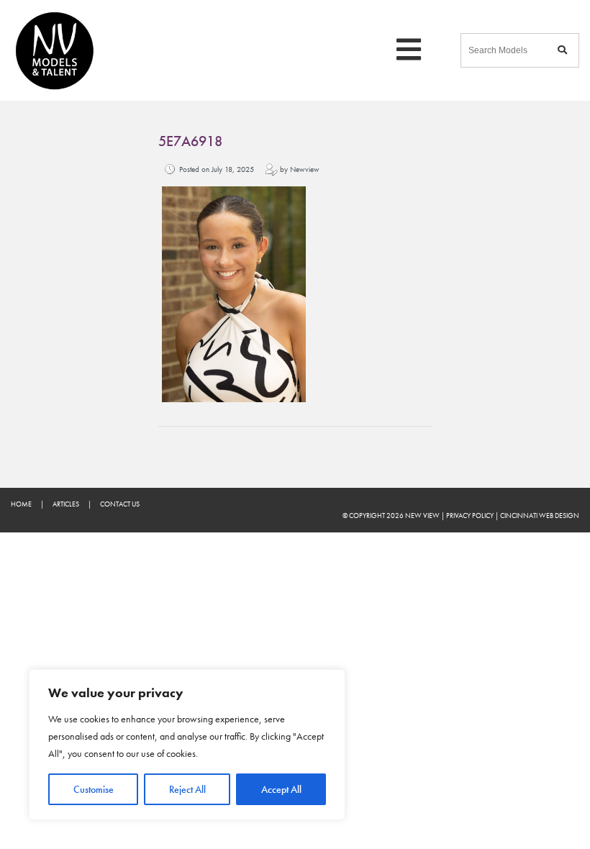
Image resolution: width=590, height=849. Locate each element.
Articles (66, 504)
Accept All (281, 789)
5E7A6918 (190, 141)
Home (21, 504)
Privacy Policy (470, 515)
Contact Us (120, 504)
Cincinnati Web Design (539, 515)
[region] (187, 744)
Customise (93, 789)
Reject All (187, 789)
